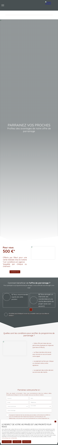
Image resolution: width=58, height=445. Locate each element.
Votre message (11, 410)
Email (8, 402)
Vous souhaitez (33, 405)
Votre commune (12, 406)
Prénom (9, 398)
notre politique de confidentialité (9, 438)
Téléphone (33, 402)
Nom (32, 398)
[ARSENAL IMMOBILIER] (51, 5)
